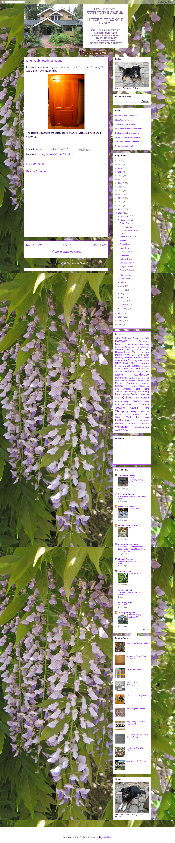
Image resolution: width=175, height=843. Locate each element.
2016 (120, 198)
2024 (120, 168)
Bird (147, 344)
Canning (135, 347)
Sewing (120, 407)
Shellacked (124, 255)
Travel (146, 417)
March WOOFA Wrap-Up (137, 643)
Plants (118, 394)
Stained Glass (140, 414)
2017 (120, 194)
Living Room (121, 380)
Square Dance (122, 415)
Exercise (128, 358)
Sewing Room (139, 408)
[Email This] (79, 149)
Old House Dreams (126, 494)
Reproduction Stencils (124, 146)
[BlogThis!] (82, 149)
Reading (124, 401)
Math (128, 386)
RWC (129, 404)
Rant (117, 401)
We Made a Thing (134, 669)
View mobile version (66, 252)
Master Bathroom (126, 383)
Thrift (129, 417)
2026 (120, 161)
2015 (120, 202)
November (125, 220)
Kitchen (119, 374)
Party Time (124, 248)
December (125, 216)
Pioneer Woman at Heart (129, 525)
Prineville (145, 394)
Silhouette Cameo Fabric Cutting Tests (137, 736)
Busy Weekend (126, 266)
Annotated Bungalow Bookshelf (128, 129)
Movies (134, 386)
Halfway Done (126, 259)
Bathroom (120, 344)
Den (147, 352)
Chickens (145, 347)
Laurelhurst (121, 377)
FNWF (118, 363)
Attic (147, 338)
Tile (137, 417)
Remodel (136, 401)
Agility (117, 338)
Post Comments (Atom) (74, 263)
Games (118, 366)
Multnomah (144, 386)
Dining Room (122, 355)
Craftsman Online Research (127, 124)
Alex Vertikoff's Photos (136, 761)
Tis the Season (135, 509)
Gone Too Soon (135, 574)
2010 (120, 317)
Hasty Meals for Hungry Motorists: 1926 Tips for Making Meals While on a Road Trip (131, 549)
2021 (120, 179)
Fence (124, 360)
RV (123, 405)
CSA (133, 352)
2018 (120, 190)
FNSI (146, 360)
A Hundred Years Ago (128, 544)
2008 (120, 324)
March (123, 301)
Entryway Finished (128, 237)
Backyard (121, 341)
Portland (135, 394)
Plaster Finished (127, 270)
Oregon (127, 389)
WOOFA (118, 430)
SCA (137, 404)
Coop (138, 349)
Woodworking (142, 427)
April (122, 297)
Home (67, 245)
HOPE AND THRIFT (126, 506)
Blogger (107, 837)
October (124, 275)
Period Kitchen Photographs (132, 683)
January (124, 308)
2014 (120, 205)
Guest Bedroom (124, 368)
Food (125, 363)
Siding (133, 411)
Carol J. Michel (125, 590)
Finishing (40, 154)
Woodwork (69, 154)
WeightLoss (144, 421)
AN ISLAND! (123, 605)
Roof (117, 404)
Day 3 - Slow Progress (136, 695)
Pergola (135, 392)
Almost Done (125, 244)
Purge (117, 398)
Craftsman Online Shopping (127, 133)
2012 (120, 213)
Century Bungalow (126, 612)
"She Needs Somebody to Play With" (136, 480)
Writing (125, 430)
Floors (140, 360)
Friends (133, 363)
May (122, 293)
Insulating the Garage (135, 709)
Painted (123, 240)
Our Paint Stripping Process (127, 142)
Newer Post (34, 245)
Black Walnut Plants (123, 120)
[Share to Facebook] (87, 149)
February (124, 305)
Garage (126, 366)
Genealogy (145, 366)
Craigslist (120, 352)
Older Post (98, 245)
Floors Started (126, 227)
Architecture (138, 338)
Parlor (128, 391)
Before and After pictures (126, 116)
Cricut (128, 352)
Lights (131, 378)
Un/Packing (122, 420)
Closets (119, 349)
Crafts (146, 349)
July (122, 286)
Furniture (144, 363)
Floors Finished (126, 223)
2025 (120, 164)
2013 (120, 209)
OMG (117, 389)
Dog (140, 355)
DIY (134, 355)
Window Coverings (126, 423)
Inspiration (129, 371)
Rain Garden (142, 397)
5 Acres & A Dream (126, 475)
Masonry (145, 380)
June (122, 290)
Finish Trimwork (127, 251)
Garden (136, 366)
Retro (147, 402)
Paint (137, 389)
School (145, 404)
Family (137, 357)
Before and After (135, 344)
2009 (120, 320)
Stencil (118, 417)
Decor (140, 352)
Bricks (117, 347)
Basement (143, 341)
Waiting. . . (133, 528)
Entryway (119, 358)
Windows (145, 424)
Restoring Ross (125, 602)
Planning (144, 391)
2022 (120, 176)
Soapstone (144, 411)
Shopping (121, 411)
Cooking (129, 349)
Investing (140, 371)
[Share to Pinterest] (90, 149)
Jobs (147, 371)
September (125, 279)
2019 (120, 187)
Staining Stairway (127, 263)
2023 (120, 172)
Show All (146, 630)
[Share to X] (84, 149)
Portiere (126, 394)
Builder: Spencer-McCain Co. (127, 137)
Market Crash (134, 381)
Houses (139, 368)
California (126, 347)
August (123, 282)
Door (146, 355)
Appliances (126, 338)
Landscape (141, 374)
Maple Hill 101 (124, 571)
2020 (120, 183)
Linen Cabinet (54, 154)
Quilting (127, 397)
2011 (120, 313)
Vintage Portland (126, 559)
